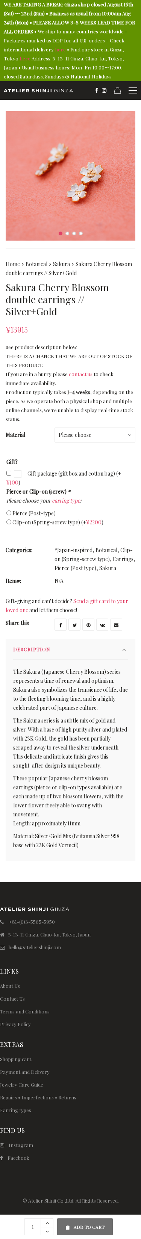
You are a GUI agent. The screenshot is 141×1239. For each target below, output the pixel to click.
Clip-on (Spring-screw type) (57, 522)
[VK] (102, 625)
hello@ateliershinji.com (35, 947)
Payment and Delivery (25, 1072)
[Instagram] (104, 90)
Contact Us (12, 998)
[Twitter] (74, 625)
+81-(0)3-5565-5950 (32, 921)
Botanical (36, 264)
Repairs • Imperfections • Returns (38, 1097)
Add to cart (85, 1224)
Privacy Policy (15, 1024)
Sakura (61, 264)
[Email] (116, 625)
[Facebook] (96, 90)
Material (15, 434)
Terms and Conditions (25, 1011)
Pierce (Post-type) (34, 513)
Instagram (21, 1145)
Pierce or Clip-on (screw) (38, 491)
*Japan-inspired (73, 550)
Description (31, 649)
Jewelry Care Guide (21, 1084)
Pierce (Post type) (75, 568)
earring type (66, 500)
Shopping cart (15, 1059)
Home (13, 264)
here (60, 49)
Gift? (12, 461)
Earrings (123, 559)
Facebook (18, 1158)
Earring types (15, 1110)
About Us (10, 986)
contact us (80, 374)
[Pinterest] (88, 625)
